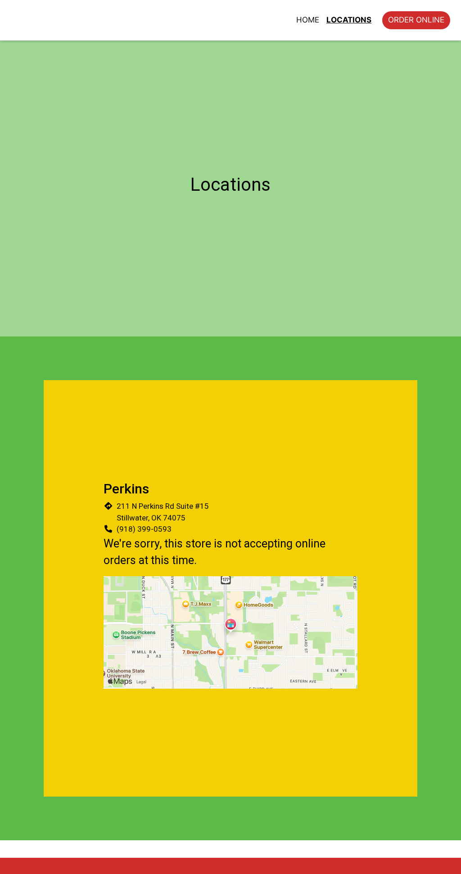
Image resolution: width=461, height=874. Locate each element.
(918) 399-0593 (144, 528)
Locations (348, 19)
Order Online (416, 19)
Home (307, 19)
